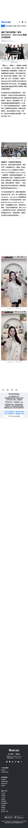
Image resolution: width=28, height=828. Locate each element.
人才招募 (3, 797)
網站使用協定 (4, 783)
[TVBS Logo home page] (6, 22)
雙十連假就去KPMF (14, 396)
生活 (5, 29)
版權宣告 (3, 785)
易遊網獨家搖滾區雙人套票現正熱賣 (14, 398)
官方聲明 (3, 809)
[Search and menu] (25, 22)
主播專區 (3, 799)
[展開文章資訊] (25, 41)
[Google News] (21, 761)
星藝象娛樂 (3, 801)
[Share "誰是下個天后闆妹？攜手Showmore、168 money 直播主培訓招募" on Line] (22, 22)
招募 (12, 390)
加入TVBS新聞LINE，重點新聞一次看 (14, 413)
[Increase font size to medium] (19, 22)
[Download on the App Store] (9, 817)
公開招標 (3, 805)
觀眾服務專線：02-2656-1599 (14, 758)
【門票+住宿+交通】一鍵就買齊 (14, 399)
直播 (8, 390)
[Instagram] (15, 761)
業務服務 (3, 807)
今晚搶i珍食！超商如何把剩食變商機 (14, 406)
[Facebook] (6, 761)
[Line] (9, 761)
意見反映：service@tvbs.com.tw (14, 756)
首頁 (2, 29)
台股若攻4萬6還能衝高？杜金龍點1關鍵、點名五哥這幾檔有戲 (16, 26)
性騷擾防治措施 (4, 781)
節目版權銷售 (4, 803)
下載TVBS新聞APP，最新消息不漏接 (14, 411)
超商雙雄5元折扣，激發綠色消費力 (14, 404)
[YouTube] (18, 761)
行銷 (3, 390)
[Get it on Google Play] (19, 817)
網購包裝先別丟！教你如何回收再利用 (14, 407)
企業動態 (3, 795)
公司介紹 (3, 793)
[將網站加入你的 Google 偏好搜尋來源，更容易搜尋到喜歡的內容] (14, 416)
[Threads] (12, 761)
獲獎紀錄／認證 (4, 811)
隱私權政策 (3, 779)
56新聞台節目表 (4, 772)
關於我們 (3, 770)
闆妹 (16, 390)
